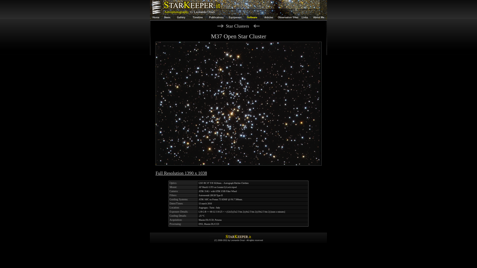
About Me (318, 17)
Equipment (235, 17)
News (167, 17)
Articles (268, 17)
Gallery (181, 17)
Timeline (198, 17)
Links (305, 17)
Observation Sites (288, 17)
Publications (216, 17)
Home (156, 17)
